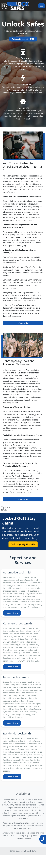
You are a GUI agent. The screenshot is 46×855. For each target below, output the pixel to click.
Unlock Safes (31, 851)
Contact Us (23, 323)
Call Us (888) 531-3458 (23, 544)
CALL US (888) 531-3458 (24, 39)
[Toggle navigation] (41, 5)
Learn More (12, 613)
